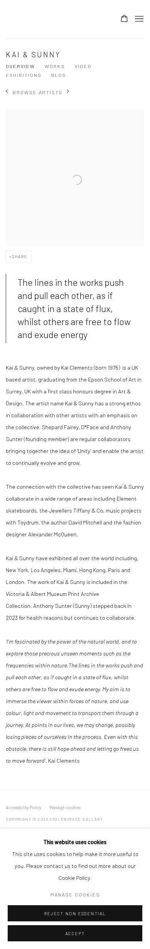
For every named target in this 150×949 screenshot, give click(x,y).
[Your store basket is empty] (124, 19)
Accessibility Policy (23, 807)
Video (83, 66)
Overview (20, 66)
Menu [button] (138, 19)
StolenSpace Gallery (52, 19)
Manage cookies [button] (65, 807)
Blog (58, 75)
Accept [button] (75, 933)
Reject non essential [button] (74, 913)
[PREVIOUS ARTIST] (7, 92)
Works (55, 66)
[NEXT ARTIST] (68, 92)
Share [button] (20, 256)
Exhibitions (24, 75)
